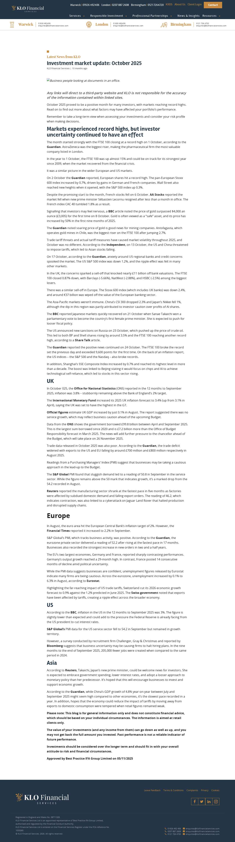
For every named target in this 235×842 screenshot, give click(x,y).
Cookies (215, 790)
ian (154, 446)
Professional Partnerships (150, 15)
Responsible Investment (106, 15)
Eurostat (93, 581)
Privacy (204, 790)
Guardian (54, 147)
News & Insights (189, 15)
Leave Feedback (152, 790)
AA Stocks (157, 195)
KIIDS (169, 4)
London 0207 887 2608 (115, 5)
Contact (213, 5)
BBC (111, 211)
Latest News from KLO (63, 57)
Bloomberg (55, 646)
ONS (70, 424)
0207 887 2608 (174, 831)
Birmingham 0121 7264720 (147, 5)
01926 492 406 (174, 828)
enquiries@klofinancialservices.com (202, 828)
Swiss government (144, 593)
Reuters (52, 491)
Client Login (195, 4)
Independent (115, 245)
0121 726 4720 (174, 834)
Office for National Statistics (95, 388)
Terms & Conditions (173, 790)
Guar (146, 446)
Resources (210, 15)
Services (75, 15)
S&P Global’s (56, 629)
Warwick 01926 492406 (84, 5)
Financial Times (58, 531)
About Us (180, 4)
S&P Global (61, 474)
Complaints (192, 790)
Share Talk (82, 340)
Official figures (57, 412)
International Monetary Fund (74, 400)
